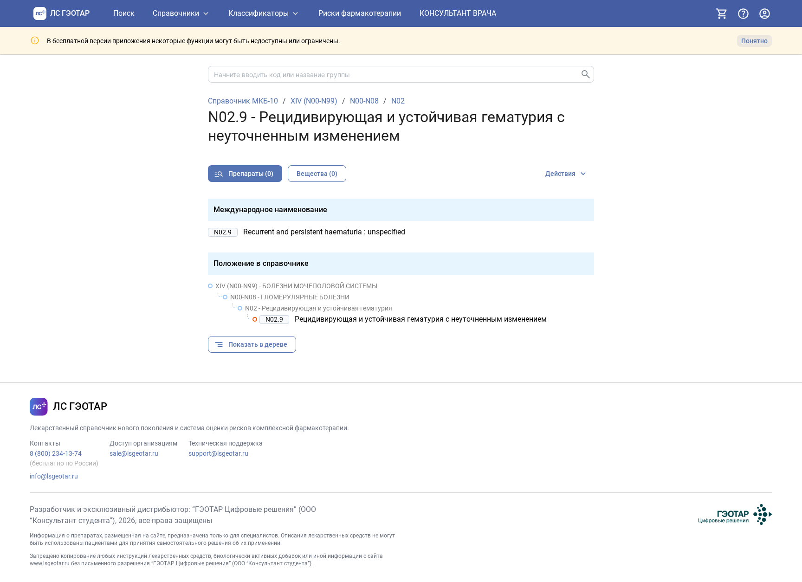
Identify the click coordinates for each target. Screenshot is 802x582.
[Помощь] (743, 13)
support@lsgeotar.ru (218, 453)
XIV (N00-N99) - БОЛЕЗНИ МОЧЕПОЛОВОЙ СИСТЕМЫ (296, 286)
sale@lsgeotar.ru (134, 453)
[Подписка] (722, 13)
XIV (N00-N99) (314, 101)
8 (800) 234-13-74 (56, 453)
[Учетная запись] (764, 13)
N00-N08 (364, 101)
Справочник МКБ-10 (243, 101)
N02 (398, 101)
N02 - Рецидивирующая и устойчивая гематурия (318, 308)
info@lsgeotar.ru (54, 476)
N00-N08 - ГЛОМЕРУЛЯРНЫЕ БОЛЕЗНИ (289, 297)
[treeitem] (401, 302)
